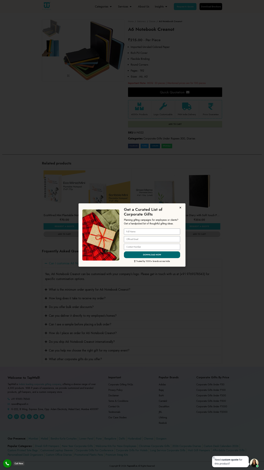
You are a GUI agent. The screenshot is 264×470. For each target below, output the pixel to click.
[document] (132, 235)
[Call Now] (7, 463)
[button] (180, 207)
